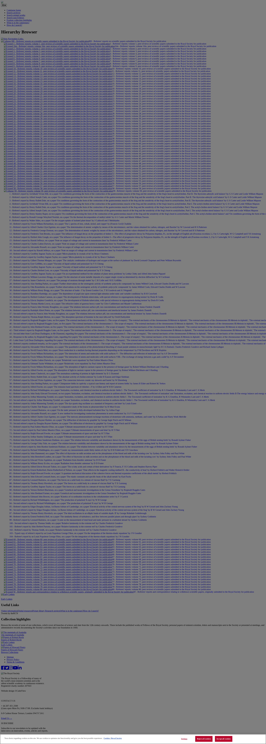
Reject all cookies (204, 739)
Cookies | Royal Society (113, 738)
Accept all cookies (223, 739)
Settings (184, 739)
